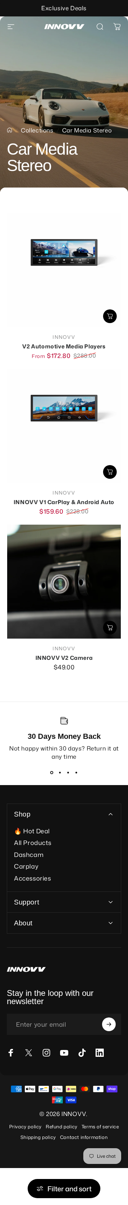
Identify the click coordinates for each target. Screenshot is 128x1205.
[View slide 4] (76, 773)
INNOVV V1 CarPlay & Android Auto (64, 502)
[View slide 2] (60, 773)
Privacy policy (25, 1126)
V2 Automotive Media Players (63, 346)
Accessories (32, 878)
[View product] (110, 316)
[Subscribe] (109, 1024)
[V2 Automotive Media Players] (64, 270)
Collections (37, 130)
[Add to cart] (110, 472)
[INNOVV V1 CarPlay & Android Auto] (64, 426)
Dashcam (28, 855)
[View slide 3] (68, 773)
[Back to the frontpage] (9, 130)
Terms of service (100, 1126)
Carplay (26, 866)
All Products (32, 843)
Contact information (84, 1137)
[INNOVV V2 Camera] (64, 582)
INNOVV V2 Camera (64, 658)
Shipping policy (38, 1137)
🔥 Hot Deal (32, 831)
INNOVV (64, 337)
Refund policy (61, 1126)
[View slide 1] (52, 773)
